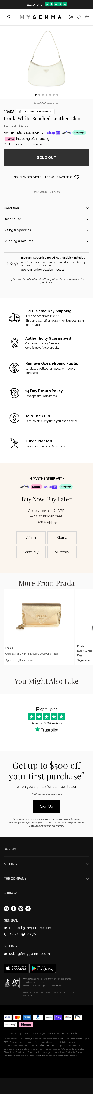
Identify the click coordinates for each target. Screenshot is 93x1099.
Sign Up (46, 806)
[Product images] (46, 63)
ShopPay (31, 552)
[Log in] (71, 17)
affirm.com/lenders (48, 1045)
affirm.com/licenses (67, 1055)
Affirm (31, 537)
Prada (9, 111)
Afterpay (62, 552)
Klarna (62, 537)
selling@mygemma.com (29, 953)
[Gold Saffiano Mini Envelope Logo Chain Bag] (39, 626)
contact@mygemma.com (30, 928)
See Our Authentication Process (42, 269)
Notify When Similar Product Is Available (43, 177)
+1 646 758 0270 (22, 934)
